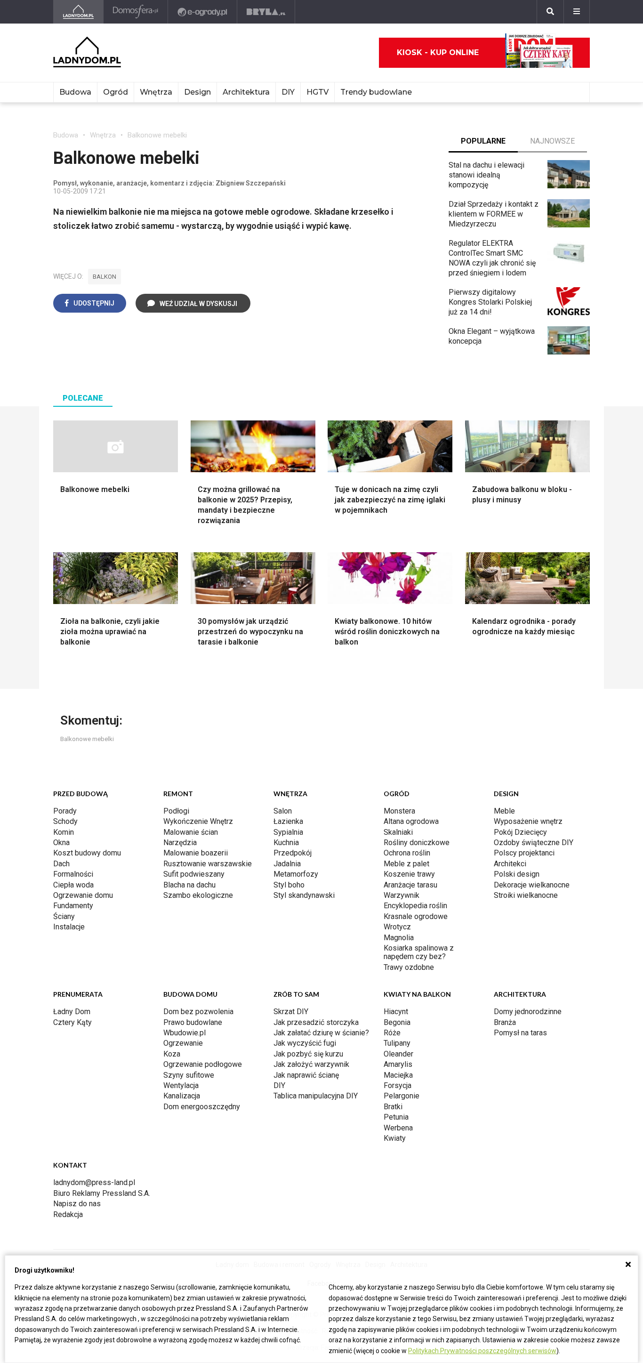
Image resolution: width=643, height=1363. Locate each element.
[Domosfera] (136, 12)
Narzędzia (180, 842)
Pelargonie (401, 1095)
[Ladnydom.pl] (78, 12)
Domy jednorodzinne (528, 1011)
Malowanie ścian (190, 832)
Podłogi (176, 811)
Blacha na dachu (189, 884)
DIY (288, 92)
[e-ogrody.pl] (202, 12)
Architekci (510, 863)
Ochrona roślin (407, 852)
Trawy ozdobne (409, 967)
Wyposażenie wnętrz (528, 821)
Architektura (246, 92)
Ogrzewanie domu (83, 895)
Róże (392, 1032)
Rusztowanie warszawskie (207, 863)
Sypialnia (288, 832)
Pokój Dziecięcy (520, 832)
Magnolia (399, 937)
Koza (171, 1053)
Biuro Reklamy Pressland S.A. (101, 1193)
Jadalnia (287, 863)
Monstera (399, 811)
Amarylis (398, 1064)
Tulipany (397, 1043)
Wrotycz (397, 926)
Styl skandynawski (304, 895)
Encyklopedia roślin (415, 905)
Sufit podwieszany (194, 874)
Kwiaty (395, 1138)
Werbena (398, 1127)
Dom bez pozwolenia (198, 1011)
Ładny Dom (71, 1011)
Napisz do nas (77, 1203)
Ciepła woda (73, 884)
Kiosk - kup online (438, 52)
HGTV (317, 92)
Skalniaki (398, 832)
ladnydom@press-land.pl (94, 1182)
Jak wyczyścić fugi (304, 1043)
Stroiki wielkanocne (526, 895)
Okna (61, 842)
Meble (504, 811)
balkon (104, 276)
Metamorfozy (295, 874)
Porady (65, 811)
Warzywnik (401, 895)
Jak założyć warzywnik (311, 1064)
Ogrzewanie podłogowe (202, 1064)
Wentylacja (181, 1085)
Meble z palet (406, 863)
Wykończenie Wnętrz (198, 821)
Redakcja (68, 1214)
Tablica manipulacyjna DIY (315, 1095)
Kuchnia (286, 842)
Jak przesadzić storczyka (316, 1022)
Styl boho (289, 884)
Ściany (64, 916)
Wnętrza (156, 92)
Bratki (393, 1106)
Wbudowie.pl (184, 1032)
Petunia (396, 1117)
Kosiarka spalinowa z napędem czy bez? (419, 952)
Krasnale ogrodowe (416, 916)
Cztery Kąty (72, 1022)
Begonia (397, 1022)
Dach (61, 863)
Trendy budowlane (376, 92)
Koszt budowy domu (87, 852)
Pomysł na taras (520, 1032)
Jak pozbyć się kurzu (308, 1053)
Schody (65, 821)
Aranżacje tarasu (410, 884)
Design (197, 92)
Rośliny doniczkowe (417, 842)
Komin (63, 832)
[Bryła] (266, 12)
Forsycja (397, 1085)
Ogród (115, 92)
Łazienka (288, 821)
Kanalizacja (181, 1095)
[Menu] (576, 12)
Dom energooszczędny (201, 1106)
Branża (505, 1022)
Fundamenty (73, 905)
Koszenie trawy (409, 874)
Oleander (398, 1053)
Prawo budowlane (192, 1022)
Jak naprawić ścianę (306, 1075)
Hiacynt (396, 1011)
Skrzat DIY (290, 1011)
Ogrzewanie (183, 1043)
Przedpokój (292, 852)
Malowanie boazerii (195, 852)
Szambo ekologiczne (198, 895)
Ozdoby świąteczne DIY (533, 842)
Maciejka (398, 1075)
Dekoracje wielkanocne (532, 884)
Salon (282, 811)
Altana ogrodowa (411, 821)
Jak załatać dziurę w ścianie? (321, 1032)
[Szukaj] (550, 12)
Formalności (73, 874)
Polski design (516, 874)
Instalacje (69, 926)
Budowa (75, 92)
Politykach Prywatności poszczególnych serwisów (482, 1351)
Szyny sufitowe (188, 1075)
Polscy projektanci (524, 852)
